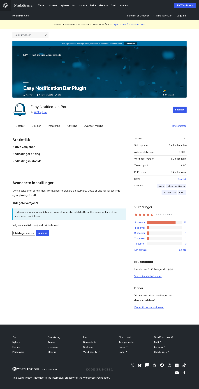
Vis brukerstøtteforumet (148, 276)
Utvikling (72, 125)
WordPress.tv (91, 352)
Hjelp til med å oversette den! (129, 24)
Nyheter (16, 342)
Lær (85, 337)
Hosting (16, 347)
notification (180, 186)
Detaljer (20, 125)
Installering (54, 125)
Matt (158, 342)
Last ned (180, 109)
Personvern (18, 352)
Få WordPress (185, 5)
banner (161, 186)
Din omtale (140, 249)
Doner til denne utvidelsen (149, 307)
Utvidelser (53, 347)
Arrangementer (126, 342)
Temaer (52, 342)
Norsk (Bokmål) (49, 369)
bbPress (159, 347)
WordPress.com (163, 337)
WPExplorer (40, 112)
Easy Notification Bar (48, 107)
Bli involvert (125, 337)
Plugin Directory (20, 15)
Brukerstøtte (179, 125)
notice (170, 186)
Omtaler (36, 125)
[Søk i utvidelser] (45, 35)
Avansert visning (93, 125)
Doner (123, 347)
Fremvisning (54, 337)
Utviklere (88, 347)
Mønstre (52, 352)
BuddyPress (161, 352)
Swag (123, 352)
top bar (182, 192)
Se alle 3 (182, 179)
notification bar (169, 192)
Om (14, 337)
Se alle (183, 249)
